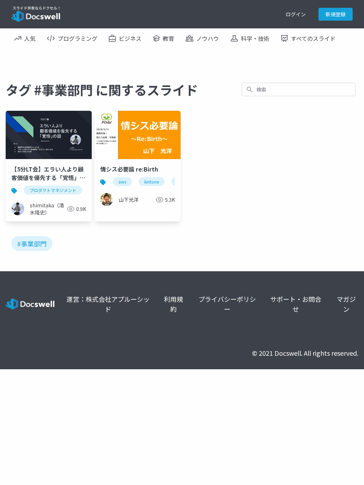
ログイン (296, 14)
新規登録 (336, 14)
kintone (151, 182)
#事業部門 (32, 243)
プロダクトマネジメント (53, 190)
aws (122, 182)
